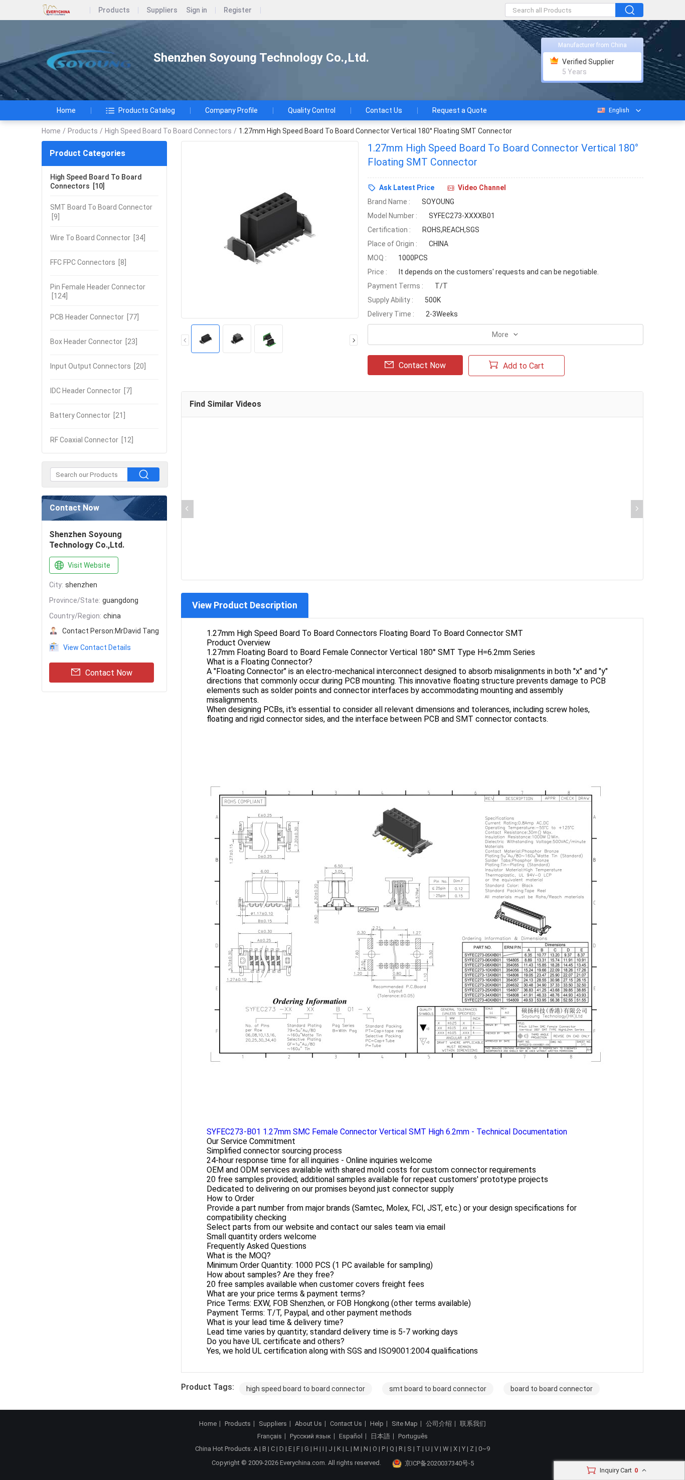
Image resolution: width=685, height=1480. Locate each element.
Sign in (196, 10)
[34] (97, 238)
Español (351, 1436)
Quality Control (311, 110)
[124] (97, 291)
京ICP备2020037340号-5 (439, 1463)
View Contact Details (97, 647)
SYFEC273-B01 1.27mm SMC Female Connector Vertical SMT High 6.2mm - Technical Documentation (387, 1131)
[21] (87, 415)
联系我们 (473, 1424)
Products (114, 10)
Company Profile (231, 110)
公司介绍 (439, 1424)
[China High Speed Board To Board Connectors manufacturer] (89, 60)
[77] (94, 317)
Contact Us (384, 110)
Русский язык (310, 1436)
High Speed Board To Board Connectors (168, 131)
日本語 (380, 1436)
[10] (96, 181)
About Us (308, 1424)
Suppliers (162, 10)
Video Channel (482, 188)
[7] (91, 391)
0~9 (484, 1448)
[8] (88, 262)
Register (238, 10)
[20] (98, 366)
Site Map (405, 1424)
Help (377, 1424)
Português (413, 1436)
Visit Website (89, 565)
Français (269, 1436)
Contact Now (108, 673)
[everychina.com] (66, 10)
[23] (93, 342)
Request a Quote (459, 110)
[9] (101, 211)
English (619, 110)
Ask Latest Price (406, 188)
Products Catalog (146, 110)
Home (66, 110)
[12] (91, 440)
